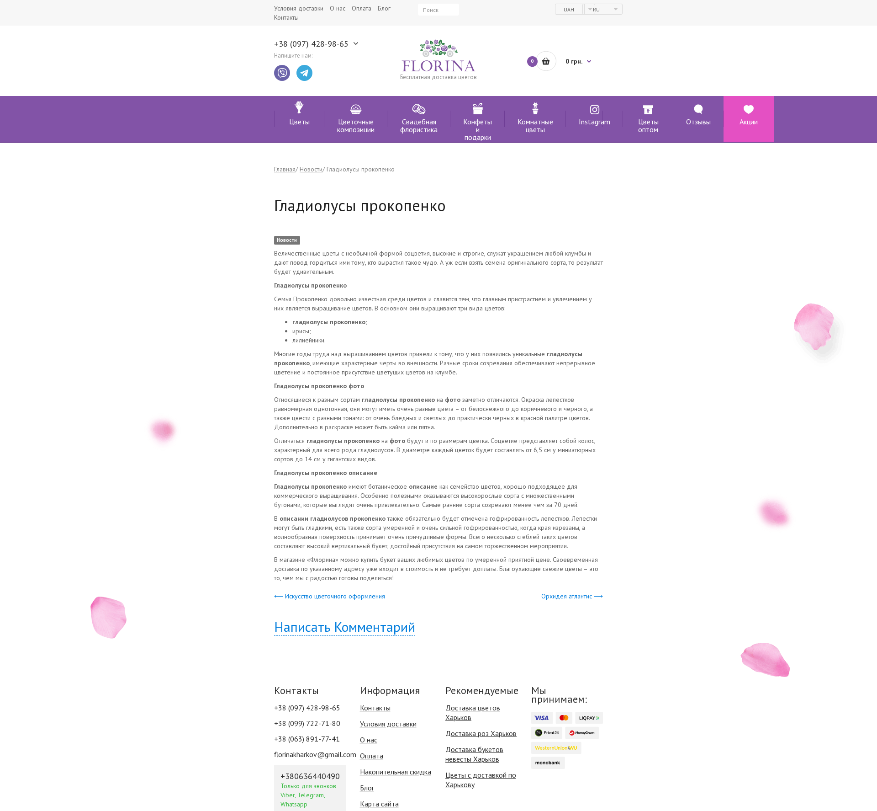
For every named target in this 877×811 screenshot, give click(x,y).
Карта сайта (379, 803)
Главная (285, 169)
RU (597, 9)
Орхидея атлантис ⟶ (572, 596)
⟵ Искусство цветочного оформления (329, 596)
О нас (368, 739)
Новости (311, 169)
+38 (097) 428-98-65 (311, 43)
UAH (570, 9)
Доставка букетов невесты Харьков (474, 754)
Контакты (375, 707)
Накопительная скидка (395, 771)
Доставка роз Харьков (481, 733)
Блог (367, 787)
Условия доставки (388, 723)
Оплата (371, 755)
